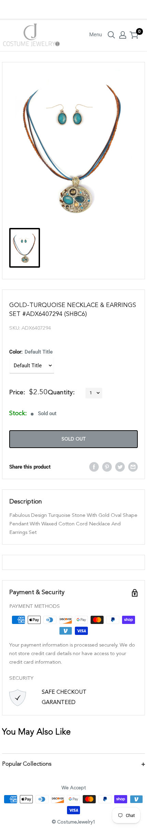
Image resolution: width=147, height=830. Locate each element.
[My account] (122, 35)
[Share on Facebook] (94, 467)
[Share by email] (133, 467)
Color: (31, 352)
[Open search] (111, 35)
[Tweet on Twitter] (120, 467)
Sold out (73, 439)
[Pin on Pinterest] (107, 467)
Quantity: (61, 393)
